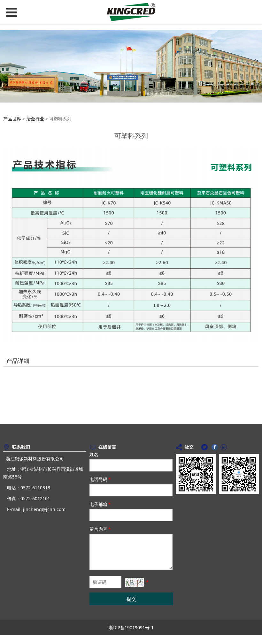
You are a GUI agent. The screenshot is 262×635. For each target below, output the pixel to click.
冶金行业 (35, 119)
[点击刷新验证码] (134, 582)
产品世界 (12, 119)
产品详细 (17, 360)
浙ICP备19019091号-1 (131, 627)
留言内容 (100, 529)
